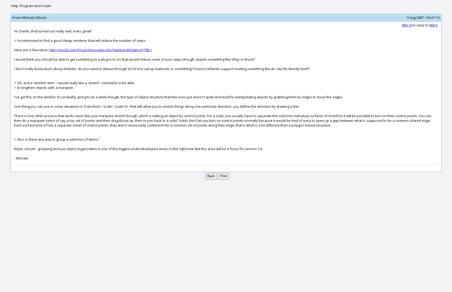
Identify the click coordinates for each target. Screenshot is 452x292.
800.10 (407, 25)
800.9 (433, 25)
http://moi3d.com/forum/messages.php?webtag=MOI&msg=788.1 (100, 50)
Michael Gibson (34, 17)
